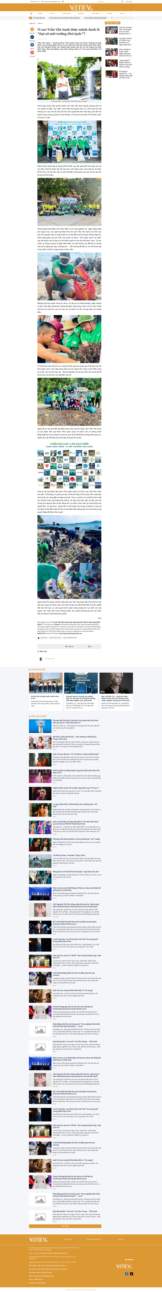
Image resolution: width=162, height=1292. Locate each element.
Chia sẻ (32, 691)
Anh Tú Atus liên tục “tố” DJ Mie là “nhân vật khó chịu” (76, 754)
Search (122, 1)
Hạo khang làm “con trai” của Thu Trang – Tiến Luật (75, 1041)
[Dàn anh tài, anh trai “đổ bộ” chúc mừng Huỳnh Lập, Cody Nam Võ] (40, 961)
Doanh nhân (55, 916)
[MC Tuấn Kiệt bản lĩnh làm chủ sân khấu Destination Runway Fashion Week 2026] (40, 927)
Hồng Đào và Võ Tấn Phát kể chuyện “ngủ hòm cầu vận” (76, 872)
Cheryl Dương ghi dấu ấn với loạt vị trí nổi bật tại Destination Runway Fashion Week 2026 (73, 1008)
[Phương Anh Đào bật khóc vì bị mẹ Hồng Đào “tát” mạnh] (40, 844)
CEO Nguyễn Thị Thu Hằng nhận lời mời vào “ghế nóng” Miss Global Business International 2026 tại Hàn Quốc (76, 905)
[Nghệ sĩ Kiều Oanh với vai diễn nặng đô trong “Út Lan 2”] (40, 793)
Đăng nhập (129, 1)
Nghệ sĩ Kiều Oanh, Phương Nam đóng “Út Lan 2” (73, 1228)
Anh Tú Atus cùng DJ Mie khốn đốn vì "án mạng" (73, 990)
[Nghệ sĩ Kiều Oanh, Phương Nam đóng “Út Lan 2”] (40, 1233)
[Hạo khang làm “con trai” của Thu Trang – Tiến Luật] (40, 1047)
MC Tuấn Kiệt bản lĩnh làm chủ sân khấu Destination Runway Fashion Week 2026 (74, 923)
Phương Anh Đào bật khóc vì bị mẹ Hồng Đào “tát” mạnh (76, 839)
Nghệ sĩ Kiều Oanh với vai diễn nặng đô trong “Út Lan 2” (98, 18)
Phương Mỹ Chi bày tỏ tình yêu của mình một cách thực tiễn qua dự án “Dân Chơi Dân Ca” (75, 721)
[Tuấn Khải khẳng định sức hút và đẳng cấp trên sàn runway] (40, 978)
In (90, 646)
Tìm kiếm (138, 8)
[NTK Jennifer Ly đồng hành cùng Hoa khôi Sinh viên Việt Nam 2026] (40, 776)
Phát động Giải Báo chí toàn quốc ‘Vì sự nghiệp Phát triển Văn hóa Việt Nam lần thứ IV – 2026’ (76, 1025)
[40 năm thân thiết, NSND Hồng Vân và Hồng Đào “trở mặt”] (40, 810)
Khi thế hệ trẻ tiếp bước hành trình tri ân (45, 697)
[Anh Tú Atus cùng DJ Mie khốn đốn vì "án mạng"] (40, 996)
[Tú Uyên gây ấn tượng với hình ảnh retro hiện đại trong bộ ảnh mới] (40, 1249)
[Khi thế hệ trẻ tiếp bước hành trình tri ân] (46, 683)
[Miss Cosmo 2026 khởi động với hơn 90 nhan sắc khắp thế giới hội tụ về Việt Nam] (40, 893)
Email (5, 8)
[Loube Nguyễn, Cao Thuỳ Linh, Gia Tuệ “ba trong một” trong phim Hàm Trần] (40, 945)
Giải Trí (54, 730)
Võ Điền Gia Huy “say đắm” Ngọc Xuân (69, 855)
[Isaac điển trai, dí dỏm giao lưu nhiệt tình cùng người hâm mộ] (40, 1267)
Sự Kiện (54, 834)
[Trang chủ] (31, 13)
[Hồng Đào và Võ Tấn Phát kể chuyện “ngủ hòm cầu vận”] (40, 877)
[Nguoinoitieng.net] (81, 7)
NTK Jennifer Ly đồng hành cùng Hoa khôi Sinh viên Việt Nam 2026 (58, 18)
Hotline (12, 8)
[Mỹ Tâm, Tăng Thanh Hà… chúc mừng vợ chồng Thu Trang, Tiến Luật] (40, 742)
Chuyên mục (155, 8)
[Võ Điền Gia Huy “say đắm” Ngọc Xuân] (40, 861)
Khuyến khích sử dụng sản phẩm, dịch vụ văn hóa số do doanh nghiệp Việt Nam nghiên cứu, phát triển (80, 698)
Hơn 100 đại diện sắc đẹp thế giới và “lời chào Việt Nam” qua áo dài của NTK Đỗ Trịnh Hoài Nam (76, 823)
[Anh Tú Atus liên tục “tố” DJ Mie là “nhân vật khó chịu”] (40, 760)
